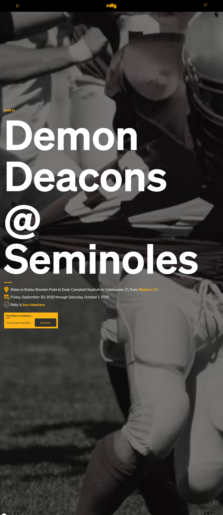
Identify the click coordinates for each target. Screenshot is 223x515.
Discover (45, 322)
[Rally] (111, 5)
